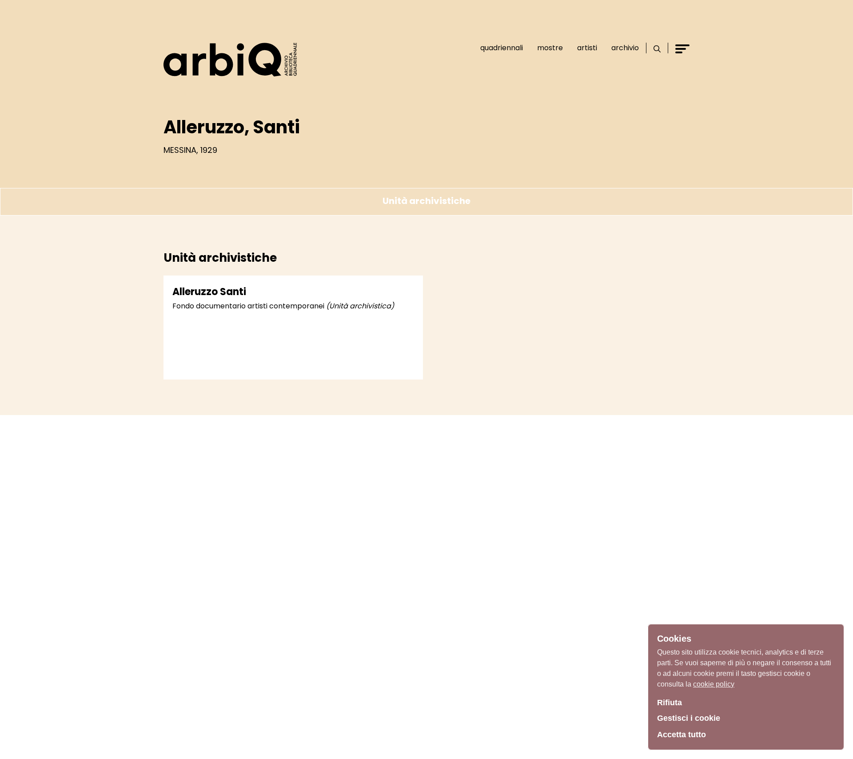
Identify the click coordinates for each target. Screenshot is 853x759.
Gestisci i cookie (688, 718)
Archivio (625, 48)
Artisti (587, 48)
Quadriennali (501, 48)
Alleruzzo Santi (209, 292)
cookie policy (713, 684)
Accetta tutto (681, 734)
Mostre (550, 48)
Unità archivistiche (426, 201)
